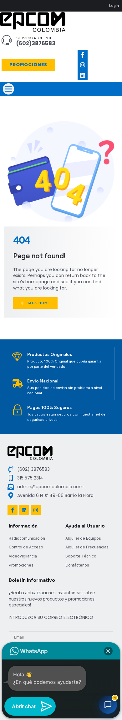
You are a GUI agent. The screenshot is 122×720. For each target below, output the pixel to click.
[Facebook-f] (13, 510)
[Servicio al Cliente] (7, 40)
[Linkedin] (83, 75)
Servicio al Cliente (34, 38)
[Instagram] (83, 65)
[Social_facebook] (83, 55)
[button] (8, 89)
